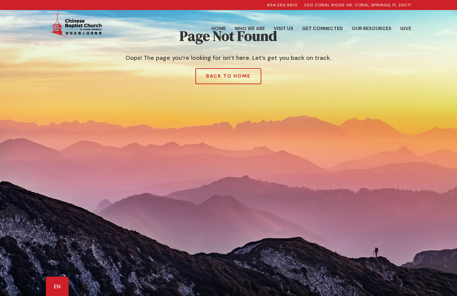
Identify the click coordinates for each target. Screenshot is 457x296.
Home (218, 28)
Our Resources (371, 28)
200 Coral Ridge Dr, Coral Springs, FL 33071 (357, 5)
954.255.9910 (282, 5)
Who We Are (250, 28)
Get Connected (322, 28)
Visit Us (283, 28)
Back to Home (228, 76)
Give (405, 28)
